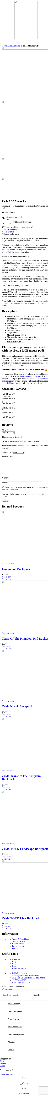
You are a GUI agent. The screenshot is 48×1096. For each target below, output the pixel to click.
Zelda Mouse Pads (31, 46)
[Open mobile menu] (3, 19)
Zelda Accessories (15, 46)
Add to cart (18, 222)
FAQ (9, 252)
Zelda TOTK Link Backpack (21, 918)
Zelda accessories (14, 383)
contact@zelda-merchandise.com (25, 975)
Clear (8, 219)
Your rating (7, 452)
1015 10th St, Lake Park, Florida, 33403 (28, 978)
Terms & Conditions (20, 939)
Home (4, 46)
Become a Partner (19, 968)
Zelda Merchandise (20, 973)
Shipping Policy (18, 941)
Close (2, 1061)
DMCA (15, 948)
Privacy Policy (18, 946)
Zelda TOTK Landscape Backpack (25, 848)
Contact (15, 966)
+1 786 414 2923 (19, 980)
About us (16, 959)
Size (4, 218)
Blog (14, 961)
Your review (7, 457)
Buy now (27, 222)
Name (5, 478)
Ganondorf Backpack (16, 569)
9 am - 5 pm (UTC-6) (21, 982)
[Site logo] (26, 38)
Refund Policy (18, 944)
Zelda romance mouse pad (30, 376)
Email (5, 482)
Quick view (6, 579)
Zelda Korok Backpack (17, 706)
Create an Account (7, 1074)
